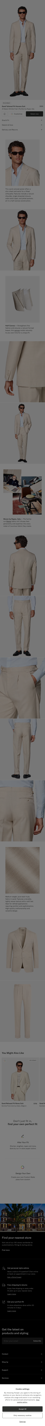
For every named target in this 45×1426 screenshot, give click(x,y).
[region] (22, 1405)
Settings (22, 1422)
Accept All (22, 1409)
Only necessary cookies (22, 1415)
